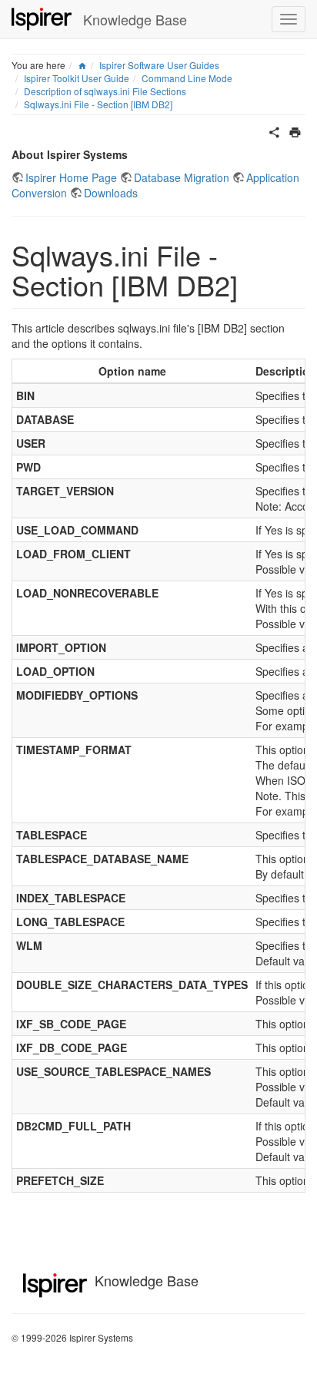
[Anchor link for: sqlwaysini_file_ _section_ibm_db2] (252, 284)
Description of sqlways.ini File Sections (105, 91)
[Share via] (274, 130)
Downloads (111, 192)
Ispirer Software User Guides (159, 64)
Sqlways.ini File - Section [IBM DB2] (98, 104)
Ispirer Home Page (71, 177)
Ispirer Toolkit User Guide (76, 77)
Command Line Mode (187, 77)
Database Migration (181, 177)
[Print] (295, 130)
